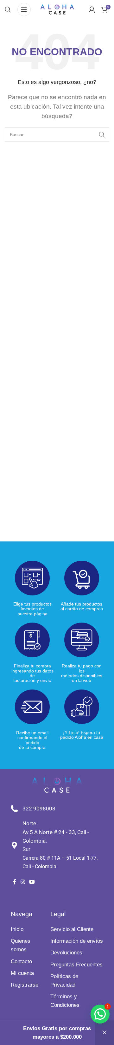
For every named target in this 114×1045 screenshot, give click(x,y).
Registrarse (24, 985)
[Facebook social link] (14, 882)
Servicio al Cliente (71, 929)
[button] (100, 1014)
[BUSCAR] (102, 134)
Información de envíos (76, 941)
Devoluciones (66, 953)
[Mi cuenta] (92, 9)
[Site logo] (57, 9)
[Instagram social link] (22, 882)
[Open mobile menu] (24, 9)
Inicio (17, 929)
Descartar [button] (104, 1032)
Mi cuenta (22, 973)
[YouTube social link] (32, 882)
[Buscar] (8, 9)
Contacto (21, 961)
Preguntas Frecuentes (76, 965)
